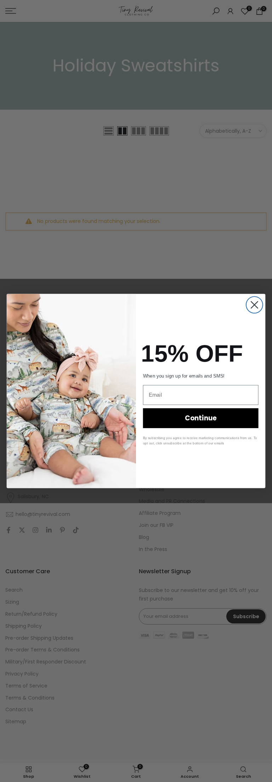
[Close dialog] (254, 305)
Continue (200, 418)
